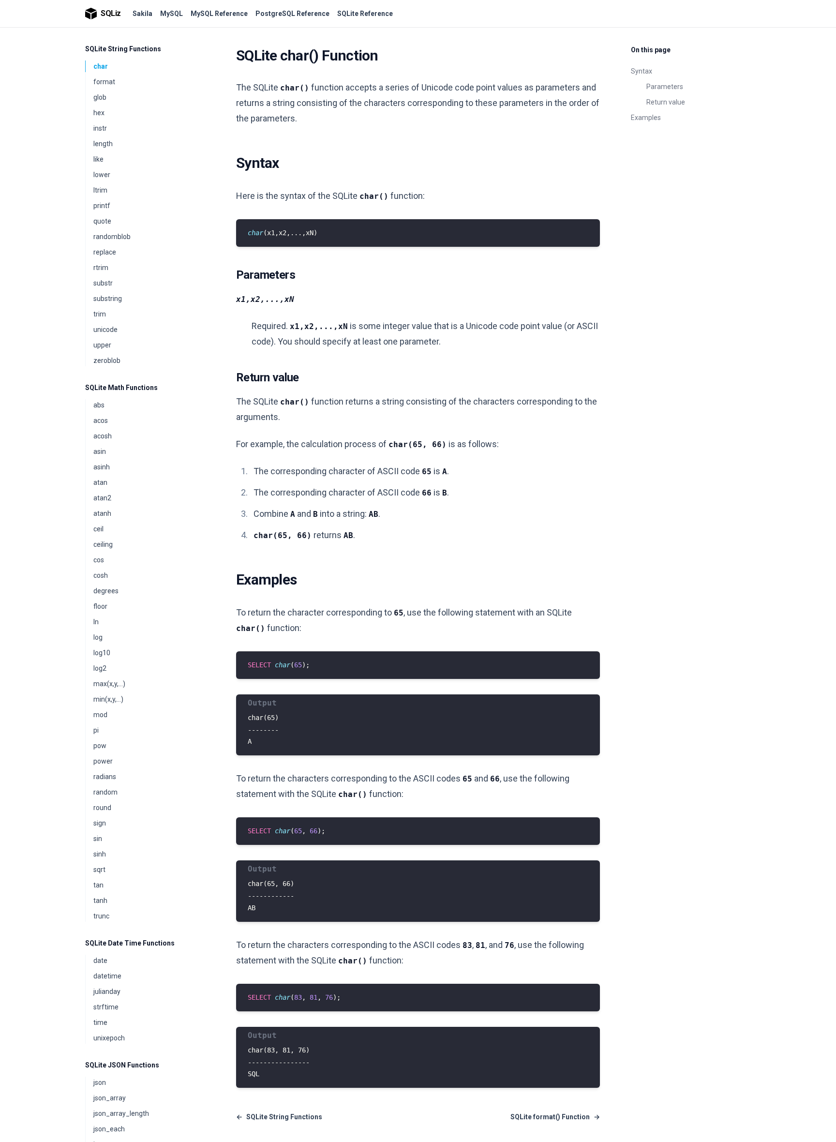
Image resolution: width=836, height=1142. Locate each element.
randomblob (112, 236)
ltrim (100, 190)
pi (96, 730)
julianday (106, 991)
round (102, 807)
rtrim (100, 267)
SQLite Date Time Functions (130, 943)
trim (99, 314)
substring (107, 298)
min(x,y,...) (108, 699)
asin (99, 451)
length (103, 144)
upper (102, 345)
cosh (100, 575)
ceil (98, 529)
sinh (99, 854)
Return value (665, 102)
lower (101, 175)
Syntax (641, 71)
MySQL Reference (219, 13)
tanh (100, 900)
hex (98, 113)
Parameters (664, 86)
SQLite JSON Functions (122, 1065)
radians (104, 777)
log (98, 637)
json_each (109, 1129)
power (103, 761)
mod (100, 715)
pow (99, 746)
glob (99, 97)
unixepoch (109, 1038)
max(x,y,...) (109, 684)
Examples (646, 117)
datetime (107, 976)
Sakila (142, 13)
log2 (99, 668)
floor (100, 606)
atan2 (102, 498)
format (104, 82)
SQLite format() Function (555, 1117)
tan (98, 885)
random (105, 792)
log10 (101, 653)
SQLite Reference (365, 13)
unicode (105, 329)
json (99, 1082)
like (98, 159)
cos (98, 560)
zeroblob (106, 360)
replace (104, 252)
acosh (102, 436)
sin (97, 838)
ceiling (103, 544)
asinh (101, 467)
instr (100, 128)
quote (102, 221)
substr (103, 283)
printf (101, 206)
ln (96, 622)
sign (99, 823)
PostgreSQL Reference (292, 13)
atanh (102, 513)
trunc (101, 916)
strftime (106, 1007)
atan (100, 482)
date (100, 960)
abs (98, 405)
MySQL (171, 13)
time (100, 1022)
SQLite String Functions (123, 49)
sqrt (99, 869)
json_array (109, 1098)
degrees (106, 591)
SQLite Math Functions (121, 387)
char (100, 66)
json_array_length (121, 1113)
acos (100, 420)
